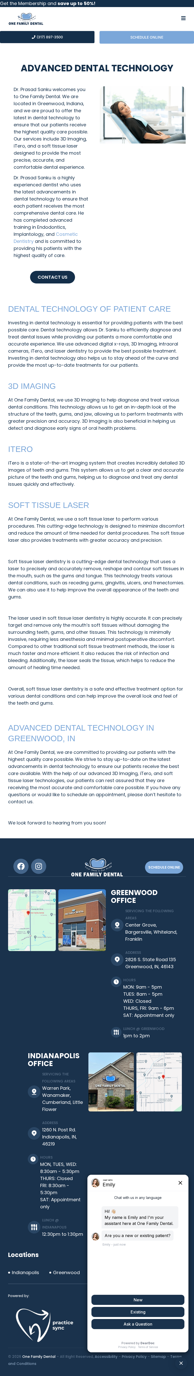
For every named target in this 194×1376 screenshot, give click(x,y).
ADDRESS (133, 952)
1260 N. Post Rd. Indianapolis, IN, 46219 (59, 1137)
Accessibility (106, 1356)
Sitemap (158, 1356)
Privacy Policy (134, 1356)
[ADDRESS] (117, 959)
